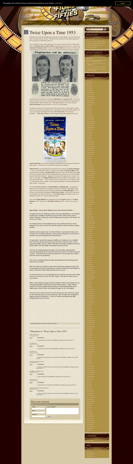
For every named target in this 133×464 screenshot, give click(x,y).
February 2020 (90, 241)
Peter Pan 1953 (90, 39)
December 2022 (90, 171)
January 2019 (90, 268)
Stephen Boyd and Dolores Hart (94, 45)
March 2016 (90, 339)
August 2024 (90, 129)
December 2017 (90, 295)
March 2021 (90, 214)
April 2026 (89, 88)
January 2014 (90, 393)
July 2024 (89, 131)
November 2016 (91, 322)
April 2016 (89, 337)
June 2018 (89, 283)
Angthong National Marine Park (38, 388)
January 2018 (90, 293)
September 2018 (91, 277)
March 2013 (90, 414)
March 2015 (90, 364)
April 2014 (89, 387)
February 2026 (90, 92)
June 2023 (89, 158)
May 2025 (89, 111)
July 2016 (89, 331)
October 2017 (90, 300)
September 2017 (91, 302)
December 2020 (90, 221)
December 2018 (90, 271)
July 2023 (89, 156)
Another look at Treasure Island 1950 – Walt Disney (98, 57)
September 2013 (91, 401)
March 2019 (90, 264)
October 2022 (90, 175)
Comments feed (90, 454)
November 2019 (91, 248)
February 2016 (90, 341)
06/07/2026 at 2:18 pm (34, 380)
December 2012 (90, 420)
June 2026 (89, 84)
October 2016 (90, 324)
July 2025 (89, 107)
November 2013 (91, 397)
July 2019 (89, 256)
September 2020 (91, 227)
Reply (31, 338)
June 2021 (89, 208)
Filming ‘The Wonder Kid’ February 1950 (97, 43)
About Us (33, 22)
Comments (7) (54, 323)
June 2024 (89, 134)
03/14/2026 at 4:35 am (34, 362)
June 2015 (89, 358)
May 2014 (89, 385)
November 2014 (91, 372)
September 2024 (91, 127)
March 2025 (90, 115)
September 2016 (91, 327)
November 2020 (91, 223)
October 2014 (90, 374)
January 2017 (90, 318)
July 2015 (89, 356)
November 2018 (91, 273)
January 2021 (90, 219)
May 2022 (89, 185)
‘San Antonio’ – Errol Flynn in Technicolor (97, 41)
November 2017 (91, 298)
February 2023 (90, 167)
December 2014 (90, 370)
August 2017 (90, 304)
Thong (88, 67)
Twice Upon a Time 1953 (53, 32)
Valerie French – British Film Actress (98, 61)
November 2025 (91, 98)
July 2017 (89, 306)
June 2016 (89, 333)
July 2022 (89, 181)
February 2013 (90, 416)
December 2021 (90, 196)
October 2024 (90, 125)
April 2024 (89, 138)
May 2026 (89, 86)
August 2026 (90, 80)
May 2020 (89, 235)
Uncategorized (44, 323)
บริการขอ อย (33, 334)
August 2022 (90, 179)
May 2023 (89, 161)
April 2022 (89, 188)
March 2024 (90, 140)
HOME (26, 22)
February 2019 (90, 266)
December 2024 (90, 121)
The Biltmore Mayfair (35, 371)
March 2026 (90, 90)
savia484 (32, 343)
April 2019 (89, 262)
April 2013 (89, 412)
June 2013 (89, 408)
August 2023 (90, 154)
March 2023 (90, 165)
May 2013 (89, 410)
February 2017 (90, 316)
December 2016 (90, 320)
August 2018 (90, 279)
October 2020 (90, 225)
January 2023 (90, 169)
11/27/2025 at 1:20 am (34, 336)
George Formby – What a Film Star (100, 67)
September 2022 (91, 177)
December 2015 (90, 345)
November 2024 (91, 123)
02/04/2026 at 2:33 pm (34, 353)
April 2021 (89, 212)
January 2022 (90, 194)
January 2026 (90, 94)
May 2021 (89, 210)
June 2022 (89, 183)
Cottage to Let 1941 (92, 47)
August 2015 (90, 354)
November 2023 (91, 148)
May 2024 (89, 136)
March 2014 (90, 389)
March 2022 (90, 190)
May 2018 (89, 285)
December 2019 (90, 246)
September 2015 (91, 351)
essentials (32, 379)
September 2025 (91, 102)
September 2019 (91, 252)
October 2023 (90, 150)
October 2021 (90, 200)
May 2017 (89, 310)
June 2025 (89, 109)
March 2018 (90, 289)
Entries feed (90, 452)
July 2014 (89, 381)
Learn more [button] (58, 3)
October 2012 (90, 424)
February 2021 (90, 217)
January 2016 (90, 343)
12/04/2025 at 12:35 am (34, 344)
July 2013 (89, 405)
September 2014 (91, 376)
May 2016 (89, 335)
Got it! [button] (123, 3)
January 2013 (90, 418)
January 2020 (90, 244)
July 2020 (89, 231)
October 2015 (90, 349)
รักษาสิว (32, 351)
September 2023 (91, 152)
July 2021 (89, 206)
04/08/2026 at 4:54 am (34, 372)
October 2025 (90, 100)
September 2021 (91, 202)
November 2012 (91, 422)
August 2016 (90, 329)
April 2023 (89, 163)
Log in (88, 450)
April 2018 (89, 287)
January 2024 (90, 144)
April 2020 (89, 237)
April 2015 (89, 362)
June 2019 (89, 258)
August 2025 (90, 104)
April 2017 (89, 312)
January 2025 (90, 119)
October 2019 (90, 250)
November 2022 (91, 173)
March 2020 (90, 239)
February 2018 (90, 291)
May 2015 (89, 360)
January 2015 (90, 368)
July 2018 (89, 281)
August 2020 (90, 229)
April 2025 (89, 113)
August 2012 (90, 428)
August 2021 (90, 204)
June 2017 (89, 308)
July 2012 (89, 430)
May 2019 (89, 260)
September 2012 (91, 426)
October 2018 (90, 275)
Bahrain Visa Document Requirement (96, 60)
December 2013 (90, 395)
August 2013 (90, 403)
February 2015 (90, 366)
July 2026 (89, 82)
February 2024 (90, 142)
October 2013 (90, 399)
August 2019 (90, 254)
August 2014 (90, 378)
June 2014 (89, 383)
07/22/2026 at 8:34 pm (34, 389)
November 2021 (91, 198)
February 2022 (90, 192)
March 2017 (90, 314)
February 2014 (90, 391)
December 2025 (90, 96)
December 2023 (90, 146)
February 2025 (90, 117)
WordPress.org (90, 456)
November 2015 (91, 347)
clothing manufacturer (35, 361)
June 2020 (89, 233)
